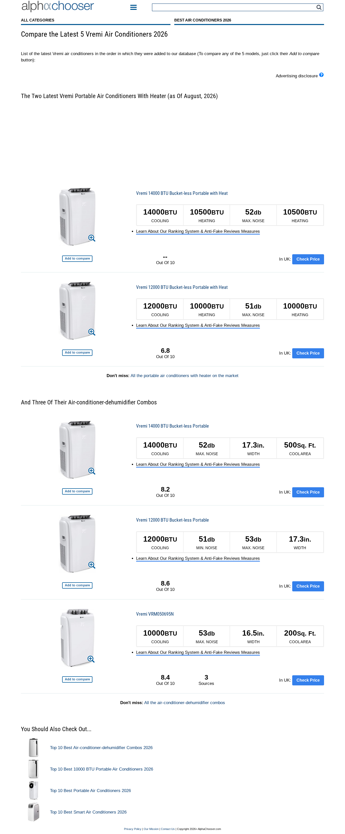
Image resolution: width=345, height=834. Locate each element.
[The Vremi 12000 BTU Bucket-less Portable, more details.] (77, 545)
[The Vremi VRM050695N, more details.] (77, 639)
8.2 (165, 489)
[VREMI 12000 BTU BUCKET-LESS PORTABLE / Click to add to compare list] (77, 585)
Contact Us (168, 828)
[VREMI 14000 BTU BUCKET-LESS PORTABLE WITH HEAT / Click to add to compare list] (77, 259)
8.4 (165, 677)
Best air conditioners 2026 (202, 20)
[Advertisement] (172, 140)
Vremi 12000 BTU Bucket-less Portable (172, 520)
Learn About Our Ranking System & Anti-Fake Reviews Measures (198, 231)
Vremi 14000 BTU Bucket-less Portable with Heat (182, 193)
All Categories (37, 20)
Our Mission (151, 828)
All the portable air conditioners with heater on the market (184, 375)
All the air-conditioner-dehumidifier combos (184, 702)
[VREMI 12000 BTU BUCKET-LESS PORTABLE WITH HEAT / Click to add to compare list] (77, 353)
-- (165, 256)
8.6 (165, 583)
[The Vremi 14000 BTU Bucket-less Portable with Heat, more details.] (77, 218)
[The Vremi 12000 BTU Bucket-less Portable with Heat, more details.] (77, 312)
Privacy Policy (132, 828)
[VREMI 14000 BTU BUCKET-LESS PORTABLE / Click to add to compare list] (77, 491)
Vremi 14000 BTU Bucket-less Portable (172, 426)
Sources (206, 680)
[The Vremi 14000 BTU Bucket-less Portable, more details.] (77, 451)
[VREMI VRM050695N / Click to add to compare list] (77, 679)
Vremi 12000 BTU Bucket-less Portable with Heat (182, 287)
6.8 (165, 350)
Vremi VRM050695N (155, 614)
